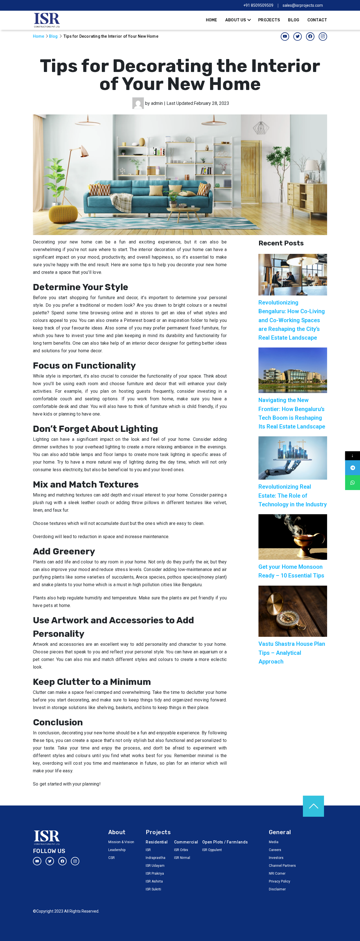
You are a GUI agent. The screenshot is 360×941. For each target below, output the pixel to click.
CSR (111, 858)
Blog (293, 20)
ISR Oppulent (212, 850)
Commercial (184, 842)
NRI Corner (277, 873)
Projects (269, 20)
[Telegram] (352, 467)
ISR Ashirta (154, 881)
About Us (235, 20)
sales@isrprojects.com (303, 5)
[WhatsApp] (352, 482)
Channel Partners (282, 866)
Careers (275, 850)
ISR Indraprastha (155, 854)
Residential (156, 842)
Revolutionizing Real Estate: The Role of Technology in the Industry (292, 495)
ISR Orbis (181, 850)
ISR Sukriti (153, 889)
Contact (317, 20)
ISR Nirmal (182, 858)
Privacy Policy (279, 881)
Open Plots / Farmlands (225, 842)
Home (211, 20)
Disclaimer (277, 889)
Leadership (116, 850)
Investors (276, 858)
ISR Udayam (155, 866)
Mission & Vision (121, 842)
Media (273, 842)
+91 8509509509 (258, 5)
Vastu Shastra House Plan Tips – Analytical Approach (291, 652)
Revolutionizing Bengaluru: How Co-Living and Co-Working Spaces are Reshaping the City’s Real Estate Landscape (291, 320)
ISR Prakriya (155, 873)
